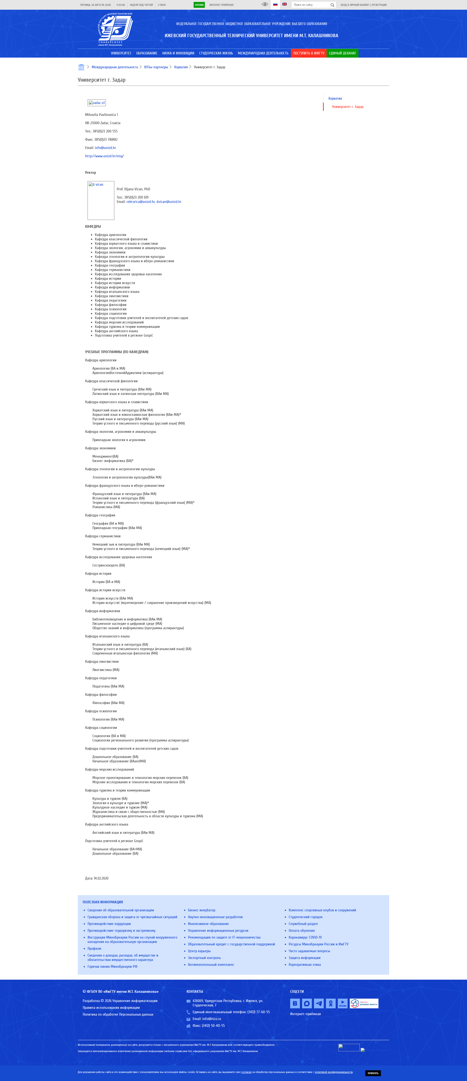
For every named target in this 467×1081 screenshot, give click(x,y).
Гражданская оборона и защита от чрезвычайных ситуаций (132, 917)
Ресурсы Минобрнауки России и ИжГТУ (318, 944)
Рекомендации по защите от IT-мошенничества (224, 937)
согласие (246, 1072)
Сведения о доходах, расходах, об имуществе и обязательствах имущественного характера (123, 957)
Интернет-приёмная (222, 5)
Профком (94, 948)
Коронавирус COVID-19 (305, 937)
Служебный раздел (303, 924)
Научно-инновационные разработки (215, 917)
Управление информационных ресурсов (218, 930)
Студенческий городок (306, 917)
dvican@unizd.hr (168, 202)
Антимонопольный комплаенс (211, 964)
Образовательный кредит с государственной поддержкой (231, 944)
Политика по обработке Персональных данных (118, 1014)
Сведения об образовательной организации (121, 910)
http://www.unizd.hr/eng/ (104, 156)
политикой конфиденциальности (334, 1072)
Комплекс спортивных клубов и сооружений (322, 910)
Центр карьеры (199, 951)
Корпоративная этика (305, 964)
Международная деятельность (115, 67)
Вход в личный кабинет (355, 5)
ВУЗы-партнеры (156, 67)
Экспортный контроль (204, 958)
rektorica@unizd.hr (140, 202)
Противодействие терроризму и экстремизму (121, 930)
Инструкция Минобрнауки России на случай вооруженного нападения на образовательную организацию (132, 939)
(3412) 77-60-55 (258, 1012)
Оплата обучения (302, 930)
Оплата (199, 5)
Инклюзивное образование (208, 924)
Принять (373, 1073)
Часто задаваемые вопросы (309, 951)
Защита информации (305, 958)
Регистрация (379, 5)
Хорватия (181, 67)
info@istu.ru (211, 1019)
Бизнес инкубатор (201, 910)
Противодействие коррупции (109, 924)
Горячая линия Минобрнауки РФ (112, 966)
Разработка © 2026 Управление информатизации (120, 1001)
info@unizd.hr (105, 148)
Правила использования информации (111, 1007)
